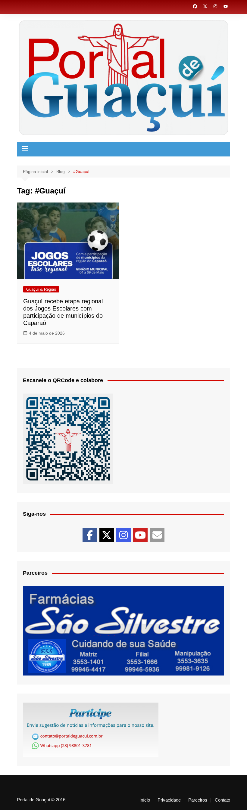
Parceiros (197, 800)
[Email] (157, 535)
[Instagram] (123, 535)
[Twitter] (106, 535)
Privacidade (169, 800)
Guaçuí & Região (41, 289)
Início (144, 800)
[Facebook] (90, 535)
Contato (222, 800)
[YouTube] (140, 535)
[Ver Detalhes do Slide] (123, 631)
